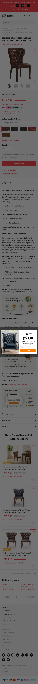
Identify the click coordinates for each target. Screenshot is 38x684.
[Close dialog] (36, 331)
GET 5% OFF (28, 350)
